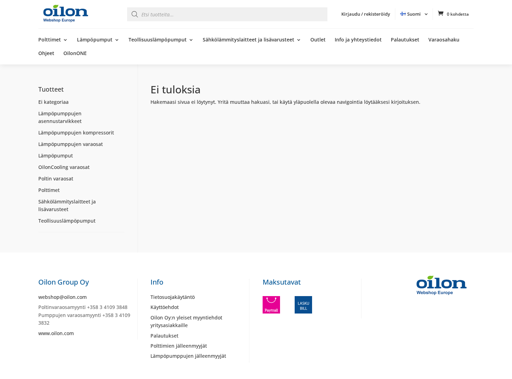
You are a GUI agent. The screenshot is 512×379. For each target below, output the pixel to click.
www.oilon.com (56, 333)
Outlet (318, 40)
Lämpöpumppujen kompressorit (76, 132)
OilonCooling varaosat (64, 167)
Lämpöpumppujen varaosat (70, 144)
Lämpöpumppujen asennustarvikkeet (60, 117)
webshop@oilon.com (62, 297)
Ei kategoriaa (53, 102)
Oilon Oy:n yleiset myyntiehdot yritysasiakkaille (186, 321)
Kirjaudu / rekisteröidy (365, 14)
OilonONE (75, 53)
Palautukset (405, 40)
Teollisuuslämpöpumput (158, 40)
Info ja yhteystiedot (358, 40)
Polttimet (49, 40)
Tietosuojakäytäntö (172, 297)
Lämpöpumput (95, 40)
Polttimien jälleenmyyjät (178, 345)
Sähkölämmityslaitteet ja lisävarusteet (248, 40)
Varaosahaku (443, 40)
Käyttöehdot (164, 307)
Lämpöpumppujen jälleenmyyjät (188, 356)
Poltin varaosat (55, 178)
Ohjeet (46, 53)
